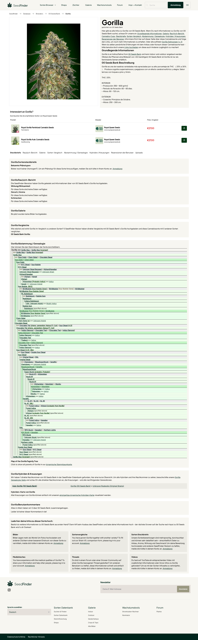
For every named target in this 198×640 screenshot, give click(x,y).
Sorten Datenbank (60, 615)
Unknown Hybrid (36, 284)
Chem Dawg (22, 321)
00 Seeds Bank (54, 14)
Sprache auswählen (14, 607)
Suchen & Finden (60, 612)
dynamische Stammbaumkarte (59, 464)
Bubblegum (30, 296)
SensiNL (53, 362)
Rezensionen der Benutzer (113, 39)
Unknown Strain (48, 272)
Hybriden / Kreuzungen (175, 36)
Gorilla (68, 14)
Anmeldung (175, 5)
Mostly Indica (51, 303)
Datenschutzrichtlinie (16, 637)
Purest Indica (34, 406)
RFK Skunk (29, 430)
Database (26, 14)
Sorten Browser (46, 5)
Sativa (33, 340)
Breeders (39, 14)
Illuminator (126, 615)
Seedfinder (13, 14)
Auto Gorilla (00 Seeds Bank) (24, 486)
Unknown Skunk (30, 437)
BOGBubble (27, 289)
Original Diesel (28, 357)
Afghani (27, 277)
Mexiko (58, 384)
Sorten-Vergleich (134, 36)
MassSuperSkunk (41, 362)
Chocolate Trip (24, 325)
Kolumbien (49, 384)
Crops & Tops (93, 623)
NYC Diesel (25, 265)
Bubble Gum (40, 296)
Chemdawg (28, 362)
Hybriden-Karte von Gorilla (23, 492)
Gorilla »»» (16, 250)
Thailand (24, 340)
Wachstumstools (104, 5)
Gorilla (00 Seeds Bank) (81, 486)
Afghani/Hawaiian (50, 269)
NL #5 (42, 401)
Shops (64, 5)
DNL (36, 357)
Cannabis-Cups (108, 36)
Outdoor (91, 615)
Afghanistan (27, 281)
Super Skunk (29, 372)
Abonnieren (183, 589)
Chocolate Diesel (46, 257)
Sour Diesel (63, 325)
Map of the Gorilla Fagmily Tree (24, 461)
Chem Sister (32, 257)
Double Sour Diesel (38, 352)
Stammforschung (60, 619)
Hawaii (34, 277)
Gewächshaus (93, 619)
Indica (51, 281)
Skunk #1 (32, 374)
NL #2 (36, 401)
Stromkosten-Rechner (130, 612)
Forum (120, 5)
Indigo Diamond (27, 330)
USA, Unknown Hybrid (34, 303)
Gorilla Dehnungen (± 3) (172, 42)
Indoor (90, 612)
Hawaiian (44, 420)
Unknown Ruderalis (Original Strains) (108, 486)
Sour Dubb (22, 257)
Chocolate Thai (41, 330)
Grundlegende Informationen (149, 33)
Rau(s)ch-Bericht (177, 33)
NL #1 (30, 401)
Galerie (88, 5)
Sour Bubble (36, 265)
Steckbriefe (121, 36)
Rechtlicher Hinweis (36, 637)
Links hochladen (131, 47)
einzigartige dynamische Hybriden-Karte (77, 495)
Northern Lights (50, 430)
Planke (159, 612)
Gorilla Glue (25, 250)
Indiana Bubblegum (31, 301)
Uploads (139, 152)
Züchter (76, 5)
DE (187, 5)
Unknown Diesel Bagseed (32, 269)
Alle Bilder (92, 626)
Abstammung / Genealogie (153, 36)
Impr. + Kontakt (135, 5)
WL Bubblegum (27, 294)
